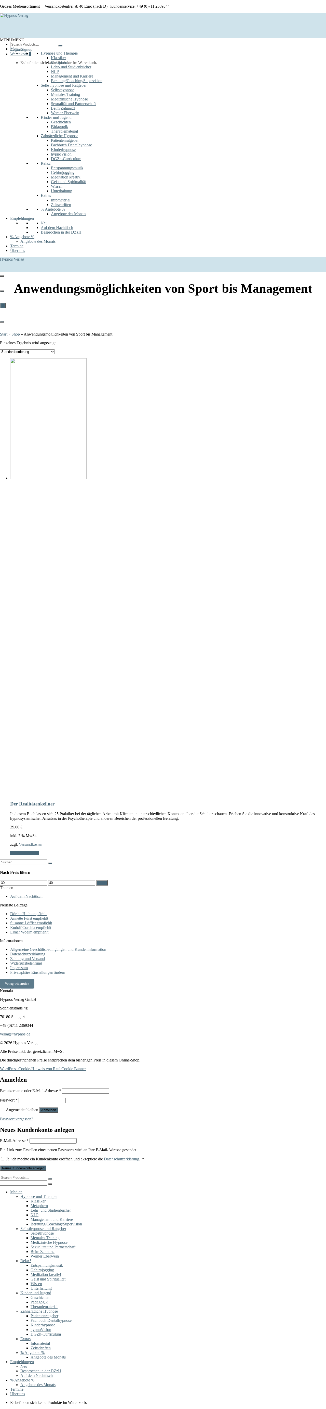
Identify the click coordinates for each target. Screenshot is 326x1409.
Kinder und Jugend (56, 117)
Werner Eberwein (65, 113)
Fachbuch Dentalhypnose (71, 145)
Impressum (19, 968)
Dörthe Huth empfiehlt (28, 914)
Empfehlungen (22, 218)
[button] (12, 40)
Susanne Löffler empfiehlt (31, 923)
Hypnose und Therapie (59, 53)
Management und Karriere (72, 76)
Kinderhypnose (63, 149)
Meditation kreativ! (66, 177)
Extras (46, 195)
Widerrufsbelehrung (26, 963)
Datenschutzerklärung (27, 954)
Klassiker (58, 58)
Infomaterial (60, 200)
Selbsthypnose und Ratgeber (64, 85)
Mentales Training (65, 94)
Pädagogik (59, 126)
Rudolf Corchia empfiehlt (30, 927)
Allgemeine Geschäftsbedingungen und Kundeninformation (58, 949)
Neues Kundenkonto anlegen (23, 1168)
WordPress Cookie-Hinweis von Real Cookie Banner (43, 1069)
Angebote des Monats (68, 214)
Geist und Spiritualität (68, 182)
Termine (16, 246)
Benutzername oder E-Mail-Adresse (30, 1090)
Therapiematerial (64, 131)
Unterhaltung (61, 191)
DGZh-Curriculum (66, 159)
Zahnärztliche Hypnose (59, 136)
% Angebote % (53, 209)
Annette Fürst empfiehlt (29, 918)
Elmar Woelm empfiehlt (29, 932)
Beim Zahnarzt (63, 108)
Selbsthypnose (62, 90)
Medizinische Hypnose (69, 99)
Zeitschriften (61, 204)
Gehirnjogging (62, 172)
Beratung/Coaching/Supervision (76, 81)
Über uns (17, 250)
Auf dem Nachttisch (57, 227)
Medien (16, 48)
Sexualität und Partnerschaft (73, 103)
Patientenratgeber (65, 140)
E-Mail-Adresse (14, 1140)
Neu (44, 223)
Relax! (46, 163)
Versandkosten (30, 844)
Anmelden (48, 1110)
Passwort (9, 1100)
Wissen (56, 186)
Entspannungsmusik (67, 168)
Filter (102, 883)
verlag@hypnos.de (15, 1034)
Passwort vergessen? (16, 1119)
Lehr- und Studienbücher (71, 67)
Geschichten (61, 122)
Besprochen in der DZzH (61, 232)
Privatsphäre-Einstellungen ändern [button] (37, 972)
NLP (55, 71)
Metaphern (59, 62)
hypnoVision (61, 154)
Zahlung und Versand (27, 958)
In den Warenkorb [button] (24, 853)
